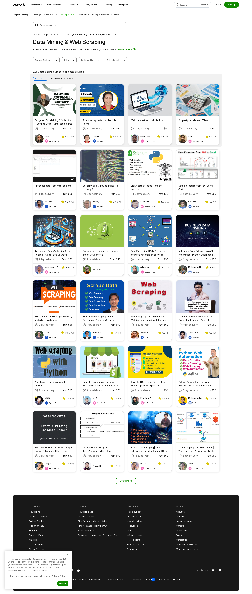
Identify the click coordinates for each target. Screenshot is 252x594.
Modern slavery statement (189, 549)
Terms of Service (78, 579)
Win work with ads (87, 530)
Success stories (135, 516)
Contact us (181, 540)
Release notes (134, 549)
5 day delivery (190, 324)
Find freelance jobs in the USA (92, 526)
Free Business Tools (137, 544)
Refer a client (133, 540)
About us (180, 512)
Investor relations (184, 521)
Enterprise (34, 530)
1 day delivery (142, 128)
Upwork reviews (135, 521)
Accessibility (164, 579)
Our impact (181, 530)
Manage (63, 583)
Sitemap (176, 579)
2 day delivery (46, 128)
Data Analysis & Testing (74, 34)
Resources (132, 526)
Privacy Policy (95, 579)
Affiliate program (135, 535)
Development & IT (48, 34)
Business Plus (36, 535)
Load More (126, 480)
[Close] (67, 555)
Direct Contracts (37, 549)
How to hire (34, 512)
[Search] (177, 4)
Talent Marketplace (38, 516)
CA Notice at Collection (116, 579)
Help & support (134, 512)
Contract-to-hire (37, 544)
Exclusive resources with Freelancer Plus (98, 535)
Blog (129, 530)
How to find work (86, 512)
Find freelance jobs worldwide (92, 521)
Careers (180, 526)
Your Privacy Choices (143, 579)
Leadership (181, 516)
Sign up (231, 4)
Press (179, 535)
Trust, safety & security (187, 544)
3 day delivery (142, 194)
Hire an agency (36, 526)
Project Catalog (20, 15)
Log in (218, 4)
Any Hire (33, 540)
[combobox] (46, 60)
